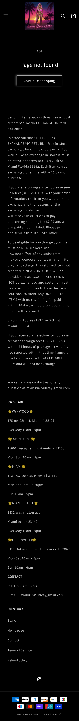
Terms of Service (20, 650)
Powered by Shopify (52, 714)
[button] (6, 16)
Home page (16, 630)
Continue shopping (39, 81)
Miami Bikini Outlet (33, 714)
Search (13, 620)
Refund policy (17, 660)
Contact (13, 640)
